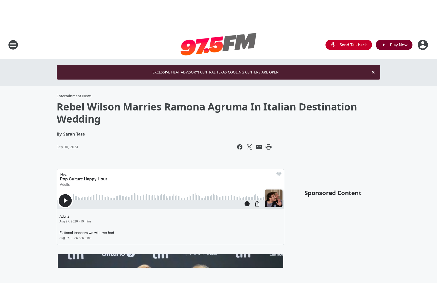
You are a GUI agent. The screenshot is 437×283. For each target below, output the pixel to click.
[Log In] (423, 45)
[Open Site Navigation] (13, 45)
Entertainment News (74, 95)
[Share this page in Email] (259, 146)
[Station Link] (218, 45)
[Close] (373, 72)
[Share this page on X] (249, 146)
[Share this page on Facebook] (239, 146)
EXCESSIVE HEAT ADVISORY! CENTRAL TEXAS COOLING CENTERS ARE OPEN (215, 72)
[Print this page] (268, 146)
